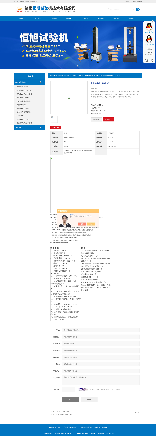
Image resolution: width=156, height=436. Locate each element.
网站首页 (22, 18)
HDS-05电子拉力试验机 (62, 411)
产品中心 (54, 18)
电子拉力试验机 (20, 82)
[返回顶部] (152, 60)
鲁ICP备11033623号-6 (89, 433)
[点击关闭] (152, 21)
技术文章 (85, 18)
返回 (136, 413)
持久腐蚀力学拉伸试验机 (24, 94)
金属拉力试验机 (21, 105)
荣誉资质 (101, 18)
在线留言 (116, 18)
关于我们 (38, 18)
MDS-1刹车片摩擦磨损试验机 (64, 414)
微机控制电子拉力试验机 (24, 123)
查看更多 (18, 127)
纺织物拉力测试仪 (22, 87)
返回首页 (127, 1)
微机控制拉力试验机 (23, 97)
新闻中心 (69, 18)
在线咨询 (96, 119)
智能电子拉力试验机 (23, 108)
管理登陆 (101, 433)
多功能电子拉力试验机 (23, 112)
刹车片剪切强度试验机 (23, 101)
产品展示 (68, 75)
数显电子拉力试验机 (23, 119)
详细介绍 (56, 127)
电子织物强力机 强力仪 (24, 90)
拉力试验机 (20, 115)
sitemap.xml (110, 433)
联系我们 (139, 1)
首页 (61, 75)
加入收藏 (133, 1)
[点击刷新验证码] (83, 389)
